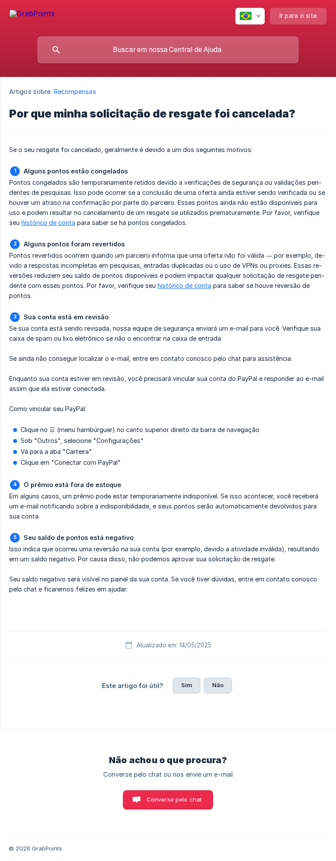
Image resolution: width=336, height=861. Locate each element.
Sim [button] (186, 684)
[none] (32, 15)
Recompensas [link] (75, 91)
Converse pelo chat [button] (174, 799)
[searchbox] (168, 49)
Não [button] (218, 684)
